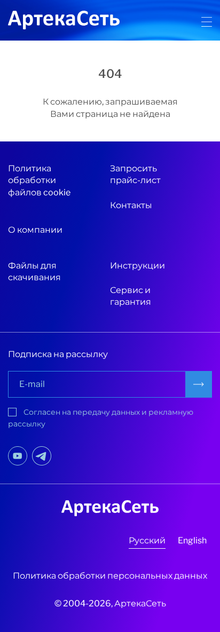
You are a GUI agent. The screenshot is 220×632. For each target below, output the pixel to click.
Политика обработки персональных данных (110, 576)
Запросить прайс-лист (135, 174)
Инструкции (137, 265)
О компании (35, 230)
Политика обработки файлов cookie (39, 180)
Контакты (131, 205)
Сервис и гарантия (130, 296)
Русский (147, 540)
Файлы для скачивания (34, 271)
